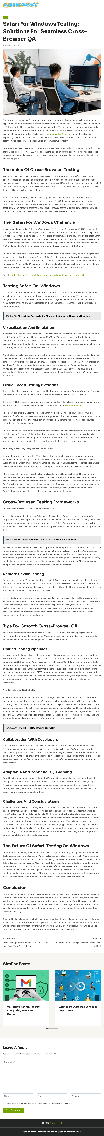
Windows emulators (73, 405)
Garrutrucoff (56, 1123)
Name (7, 1096)
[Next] (97, 998)
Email (41, 1096)
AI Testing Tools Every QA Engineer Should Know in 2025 (78, 942)
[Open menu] (98, 5)
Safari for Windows (61, 134)
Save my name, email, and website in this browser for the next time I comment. (39, 1103)
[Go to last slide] (7, 998)
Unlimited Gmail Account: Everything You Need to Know (24, 1010)
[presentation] (26, 985)
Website (75, 1096)
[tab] (47, 1028)
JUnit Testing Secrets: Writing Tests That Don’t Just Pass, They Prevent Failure (49, 275)
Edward (8, 45)
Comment (9, 1062)
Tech (6, 17)
